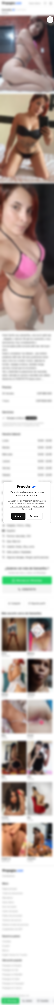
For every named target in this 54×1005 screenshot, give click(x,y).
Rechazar (34, 516)
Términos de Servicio (20, 506)
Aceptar (18, 516)
